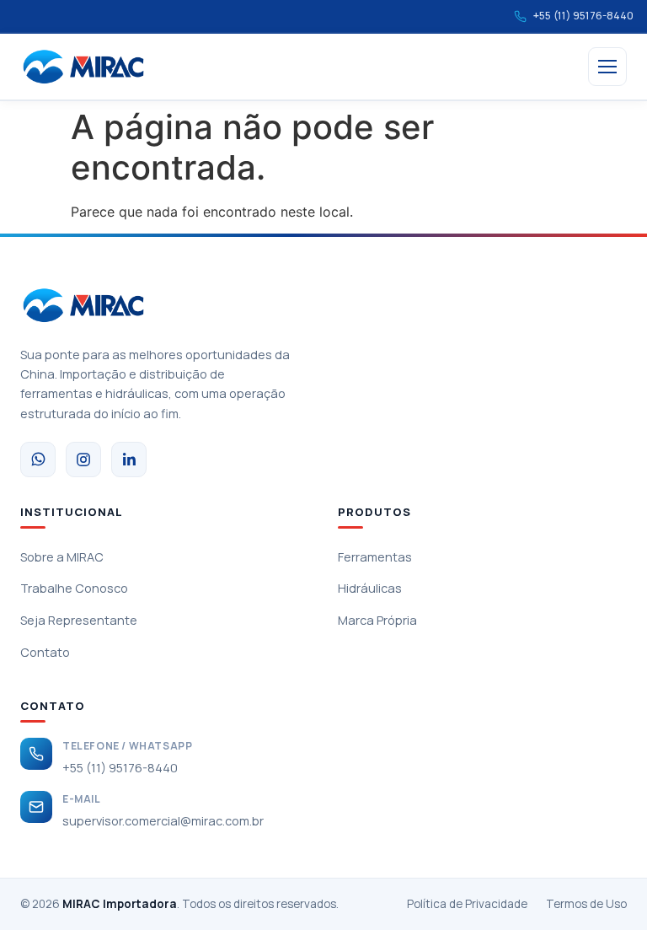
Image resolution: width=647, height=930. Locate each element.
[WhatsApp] (38, 459)
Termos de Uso (586, 903)
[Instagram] (83, 459)
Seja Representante (78, 620)
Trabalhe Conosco (74, 588)
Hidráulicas (370, 588)
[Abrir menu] (607, 66)
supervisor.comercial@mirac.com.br (163, 821)
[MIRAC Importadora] (83, 66)
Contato (45, 652)
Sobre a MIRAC (62, 557)
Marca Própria (377, 620)
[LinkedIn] (129, 459)
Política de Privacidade (467, 903)
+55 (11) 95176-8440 (120, 768)
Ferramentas (375, 557)
